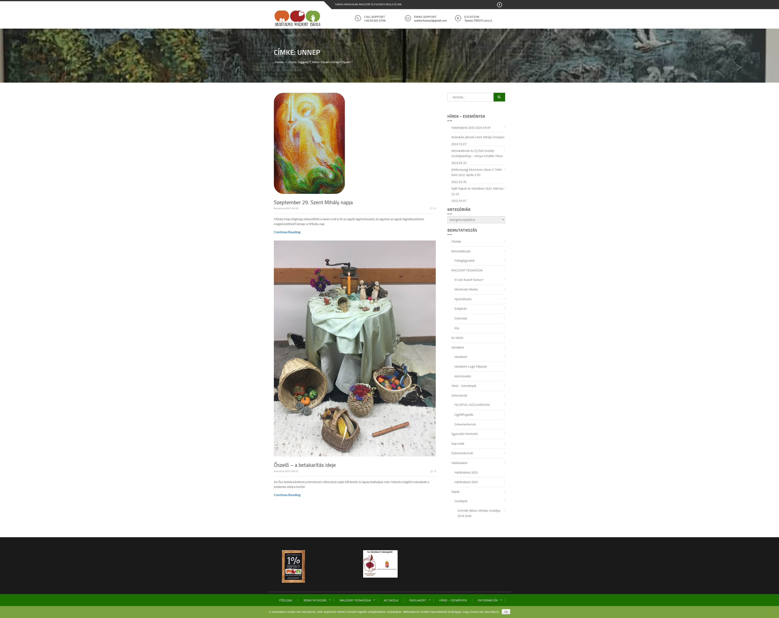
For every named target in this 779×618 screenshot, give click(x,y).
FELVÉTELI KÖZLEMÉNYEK (472, 405)
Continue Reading (287, 232)
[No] (774, 612)
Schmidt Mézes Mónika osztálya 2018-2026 (478, 513)
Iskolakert (417, 600)
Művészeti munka (466, 289)
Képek (455, 492)
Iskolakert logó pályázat (470, 366)
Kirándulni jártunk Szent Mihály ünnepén (477, 137)
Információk (488, 600)
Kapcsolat (457, 443)
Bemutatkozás (315, 600)
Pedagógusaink (464, 260)
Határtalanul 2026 (466, 482)
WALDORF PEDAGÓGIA (355, 600)
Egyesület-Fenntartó (464, 434)
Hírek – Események (453, 600)
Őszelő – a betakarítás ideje (305, 465)
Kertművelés (462, 376)
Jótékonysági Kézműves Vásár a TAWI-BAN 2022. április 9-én (476, 172)
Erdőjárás (460, 309)
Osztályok (460, 501)
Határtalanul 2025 (463, 127)
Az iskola (391, 600)
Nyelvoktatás (463, 299)
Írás (456, 328)
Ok (506, 612)
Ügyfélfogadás (463, 414)
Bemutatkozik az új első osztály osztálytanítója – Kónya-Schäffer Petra (476, 153)
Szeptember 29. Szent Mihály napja (313, 202)
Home (279, 62)
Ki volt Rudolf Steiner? (468, 280)
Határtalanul (459, 463)
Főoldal (286, 600)
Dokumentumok (465, 424)
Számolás (460, 318)
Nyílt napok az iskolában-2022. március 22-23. (477, 191)
